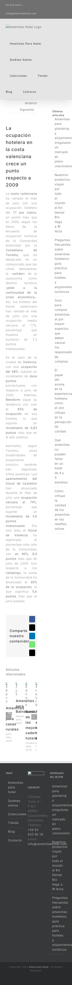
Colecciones (14, 814)
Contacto (14, 840)
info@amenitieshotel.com (21, 13)
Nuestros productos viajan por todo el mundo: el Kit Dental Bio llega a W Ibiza (62, 203)
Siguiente (27, 110)
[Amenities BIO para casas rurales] (6, 684)
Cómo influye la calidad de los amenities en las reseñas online (62, 510)
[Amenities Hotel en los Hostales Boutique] (36, 684)
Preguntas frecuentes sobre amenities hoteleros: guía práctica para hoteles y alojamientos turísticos (58, 923)
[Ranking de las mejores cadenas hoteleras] (26, 684)
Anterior (31, 103)
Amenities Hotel (38, 967)
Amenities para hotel (14, 787)
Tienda (13, 823)
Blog (11, 831)
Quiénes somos (14, 803)
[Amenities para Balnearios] (16, 684)
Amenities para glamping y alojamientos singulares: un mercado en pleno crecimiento (58, 810)
